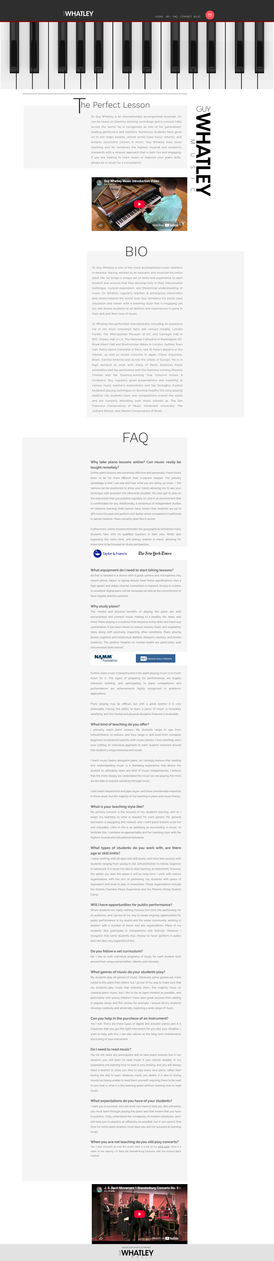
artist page (164, 1146)
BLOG (197, 16)
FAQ (175, 16)
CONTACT (186, 16)
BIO (168, 16)
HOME (159, 16)
